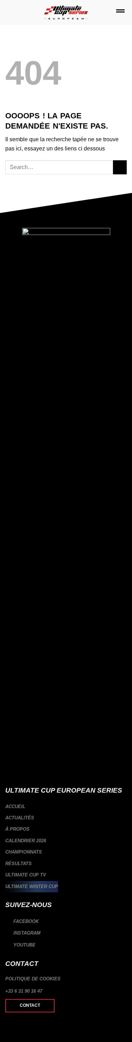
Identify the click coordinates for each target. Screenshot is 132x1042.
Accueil (15, 806)
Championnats (23, 852)
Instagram (26, 933)
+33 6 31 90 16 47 (23, 991)
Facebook (25, 921)
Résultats (18, 863)
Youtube (24, 945)
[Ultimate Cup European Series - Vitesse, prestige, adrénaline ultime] (66, 12)
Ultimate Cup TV (25, 874)
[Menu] (120, 12)
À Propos (17, 829)
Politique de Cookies (33, 978)
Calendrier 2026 (25, 840)
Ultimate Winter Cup (31, 886)
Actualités (19, 817)
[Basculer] (124, 841)
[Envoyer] (120, 167)
